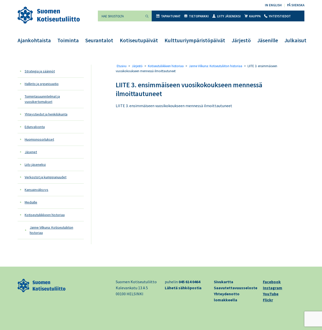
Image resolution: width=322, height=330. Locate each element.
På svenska (295, 5)
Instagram (272, 287)
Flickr (268, 299)
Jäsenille (267, 40)
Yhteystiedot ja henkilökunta (46, 114)
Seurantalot (99, 40)
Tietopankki (199, 16)
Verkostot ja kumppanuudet (45, 177)
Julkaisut (295, 40)
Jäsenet (31, 152)
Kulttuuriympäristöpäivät (195, 40)
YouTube (270, 293)
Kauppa (255, 16)
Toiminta (68, 40)
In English (273, 5)
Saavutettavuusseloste (235, 287)
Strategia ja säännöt (40, 71)
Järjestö (241, 40)
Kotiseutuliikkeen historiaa (45, 215)
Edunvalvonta (35, 127)
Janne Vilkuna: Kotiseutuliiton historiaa (51, 230)
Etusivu (122, 66)
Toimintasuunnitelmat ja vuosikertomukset (42, 99)
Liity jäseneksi (229, 16)
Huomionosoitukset (39, 139)
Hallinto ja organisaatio (42, 83)
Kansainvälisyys (36, 189)
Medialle (31, 202)
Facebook (272, 281)
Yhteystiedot (280, 16)
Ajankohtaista (34, 40)
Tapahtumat (171, 16)
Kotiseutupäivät (139, 40)
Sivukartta (223, 281)
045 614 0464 (189, 281)
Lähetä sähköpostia (183, 287)
